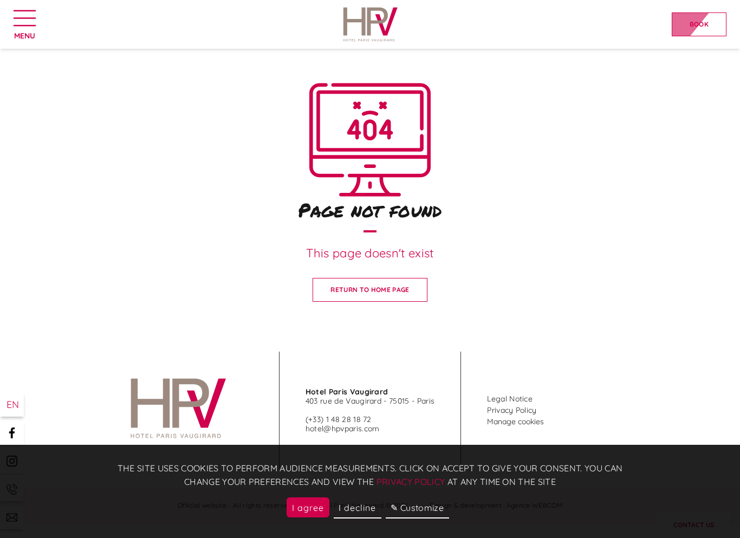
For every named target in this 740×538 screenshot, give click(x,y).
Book (699, 24)
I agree (308, 507)
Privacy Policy (511, 410)
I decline (357, 507)
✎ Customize (417, 507)
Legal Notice (510, 399)
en (13, 404)
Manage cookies (515, 421)
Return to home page (369, 290)
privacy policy (411, 481)
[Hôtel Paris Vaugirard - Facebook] (12, 433)
